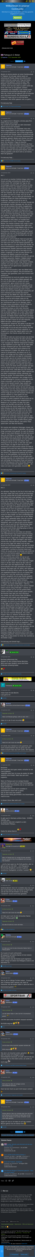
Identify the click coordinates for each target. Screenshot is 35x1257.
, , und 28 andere (17, 645)
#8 (33, 735)
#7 (33, 710)
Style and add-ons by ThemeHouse (11, 1240)
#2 (33, 118)
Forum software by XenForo (16, 1231)
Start (2, 1226)
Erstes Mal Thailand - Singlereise (13, 1162)
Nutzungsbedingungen (7, 1224)
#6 (33, 690)
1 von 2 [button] (12, 61)
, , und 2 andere (15, 753)
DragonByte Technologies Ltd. (23, 1237)
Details (3, 1239)
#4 (33, 485)
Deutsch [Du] (15, 1221)
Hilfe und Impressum (27, 1224)
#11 (33, 851)
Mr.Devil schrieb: (6, 739)
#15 (33, 978)
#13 (33, 906)
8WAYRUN (24, 1243)
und (7, 966)
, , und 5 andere (11, 674)
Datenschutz (18, 1224)
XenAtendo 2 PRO (6, 1243)
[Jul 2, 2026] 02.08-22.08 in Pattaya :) (15, 1154)
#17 (33, 1039)
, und (10, 834)
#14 (33, 941)
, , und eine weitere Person (14, 1065)
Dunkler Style (4, 1221)
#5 (33, 657)
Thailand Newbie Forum (10, 1166)
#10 (33, 815)
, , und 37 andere (15, 473)
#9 (33, 765)
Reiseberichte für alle (9, 1150)
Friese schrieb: (6, 944)
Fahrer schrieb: (6, 1010)
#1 (33, 72)
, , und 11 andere (13, 803)
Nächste (18, 61)
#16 (33, 1007)
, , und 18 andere (11, 106)
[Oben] (5, 1226)
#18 (33, 1077)
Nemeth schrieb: (6, 1110)
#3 (33, 173)
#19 (33, 1107)
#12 (33, 885)
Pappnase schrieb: (7, 713)
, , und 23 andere (12, 161)
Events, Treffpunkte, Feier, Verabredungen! (15, 1158)
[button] (2, 1)
